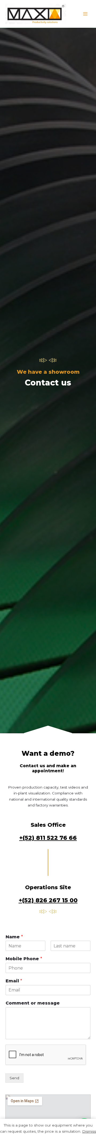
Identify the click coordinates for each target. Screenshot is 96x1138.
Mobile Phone (24, 958)
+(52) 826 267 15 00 (48, 900)
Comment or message (33, 1003)
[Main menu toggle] (85, 14)
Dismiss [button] (89, 1131)
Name (14, 936)
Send (14, 1078)
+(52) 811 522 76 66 (48, 837)
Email (14, 980)
